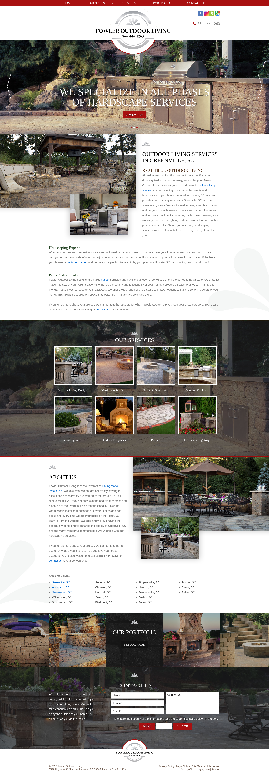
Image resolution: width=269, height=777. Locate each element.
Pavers (155, 440)
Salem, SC (102, 597)
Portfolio (161, 3)
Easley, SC (145, 597)
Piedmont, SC (104, 602)
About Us (97, 3)
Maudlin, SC (146, 587)
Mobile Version (212, 766)
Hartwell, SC (103, 592)
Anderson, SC (60, 587)
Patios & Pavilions (155, 390)
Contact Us (196, 3)
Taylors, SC (189, 582)
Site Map (197, 766)
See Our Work (134, 644)
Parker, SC (145, 602)
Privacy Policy (166, 766)
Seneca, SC (102, 582)
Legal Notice (183, 766)
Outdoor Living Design (72, 390)
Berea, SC (188, 587)
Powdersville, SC (149, 592)
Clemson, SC (103, 587)
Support (215, 769)
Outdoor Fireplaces (114, 440)
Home (68, 3)
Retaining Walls (72, 440)
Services (129, 3)
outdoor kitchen (77, 262)
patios (105, 279)
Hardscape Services (113, 390)
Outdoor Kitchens (196, 390)
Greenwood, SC (62, 592)
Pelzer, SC (188, 592)
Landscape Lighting (196, 440)
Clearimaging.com (199, 769)
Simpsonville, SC (149, 582)
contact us (102, 309)
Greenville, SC (61, 582)
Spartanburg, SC (62, 602)
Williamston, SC (62, 597)
